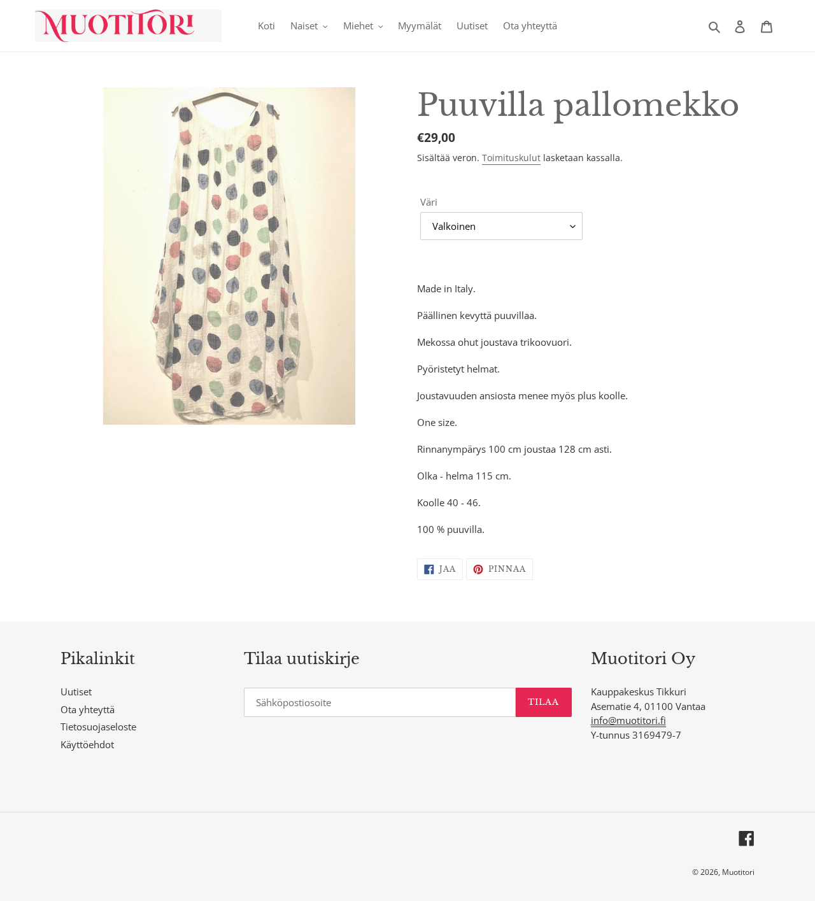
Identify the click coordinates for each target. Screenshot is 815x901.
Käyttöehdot (87, 744)
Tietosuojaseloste (98, 726)
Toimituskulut (511, 158)
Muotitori (738, 872)
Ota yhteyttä (87, 709)
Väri (428, 201)
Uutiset (76, 691)
